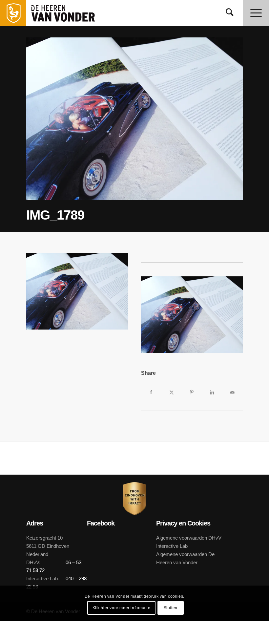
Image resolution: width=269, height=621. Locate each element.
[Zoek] (230, 13)
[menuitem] (230, 13)
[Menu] (256, 13)
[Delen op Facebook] (151, 392)
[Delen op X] (171, 392)
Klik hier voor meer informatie (122, 608)
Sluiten (170, 608)
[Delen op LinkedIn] (212, 392)
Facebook (100, 523)
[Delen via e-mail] (232, 392)
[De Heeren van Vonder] (70, 13)
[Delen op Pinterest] (192, 392)
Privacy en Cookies (183, 523)
